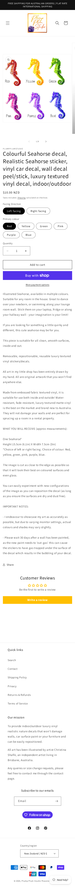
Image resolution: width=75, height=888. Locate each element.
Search (12, 660)
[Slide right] (46, 141)
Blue (29, 235)
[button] (7, 23)
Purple (11, 235)
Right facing (38, 211)
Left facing (14, 211)
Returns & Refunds (19, 695)
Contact (13, 668)
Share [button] (10, 564)
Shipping (22, 197)
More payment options (37, 284)
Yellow (26, 226)
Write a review (37, 600)
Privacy (12, 686)
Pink (60, 226)
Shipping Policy (17, 677)
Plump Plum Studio (31, 881)
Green (44, 226)
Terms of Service (18, 703)
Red (9, 226)
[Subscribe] (56, 801)
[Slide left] (29, 141)
